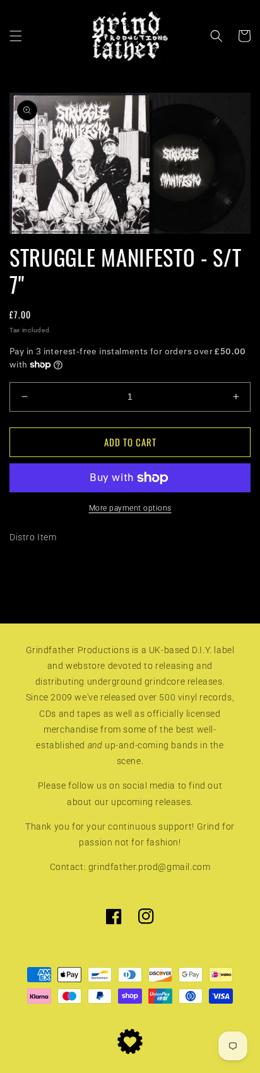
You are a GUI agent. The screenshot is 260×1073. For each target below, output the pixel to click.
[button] (16, 36)
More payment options (130, 508)
